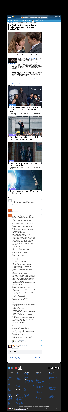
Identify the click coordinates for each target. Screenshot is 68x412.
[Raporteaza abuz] (41, 199)
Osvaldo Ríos (26, 377)
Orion (25, 383)
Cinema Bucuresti (18, 396)
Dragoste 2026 (18, 385)
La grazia (25, 399)
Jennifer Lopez (26, 374)
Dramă (9, 379)
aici (26, 352)
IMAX (17, 398)
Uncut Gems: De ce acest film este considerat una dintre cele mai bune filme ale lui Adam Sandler (24, 109)
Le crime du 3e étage (39, 385)
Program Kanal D (51, 394)
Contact (20, 408)
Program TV (10, 395)
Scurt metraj (10, 388)
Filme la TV (17, 377)
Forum (43, 20)
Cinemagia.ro (12, 17)
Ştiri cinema (38, 357)
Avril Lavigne (26, 373)
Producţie (14, 359)
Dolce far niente (26, 394)
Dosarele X (18, 358)
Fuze (25, 400)
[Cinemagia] (8, 21)
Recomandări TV (32, 357)
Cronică (10, 358)
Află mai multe (47, 406)
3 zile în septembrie (39, 392)
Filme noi (17, 372)
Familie (9, 380)
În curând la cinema (39, 376)
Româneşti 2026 (18, 388)
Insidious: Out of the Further (40, 373)
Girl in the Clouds (38, 401)
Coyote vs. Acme (38, 388)
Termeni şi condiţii (16, 408)
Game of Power (51, 384)
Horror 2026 (18, 386)
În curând (26, 20)
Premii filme (10, 396)
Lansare (26, 358)
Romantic (9, 387)
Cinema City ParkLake (19, 404)
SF (8, 389)
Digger (50, 376)
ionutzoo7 (16, 340)
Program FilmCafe (51, 396)
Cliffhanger (50, 373)
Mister (9, 384)
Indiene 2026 (18, 387)
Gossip (10, 357)
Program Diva (51, 397)
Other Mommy (51, 379)
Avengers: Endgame (39, 398)
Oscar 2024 (10, 400)
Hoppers (25, 390)
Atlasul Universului (39, 396)
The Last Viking (26, 395)
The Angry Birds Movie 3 (52, 387)
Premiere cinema (18, 376)
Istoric (9, 383)
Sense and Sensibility (52, 374)
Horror (9, 382)
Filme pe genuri (10, 372)
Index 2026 (17, 390)
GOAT (25, 401)
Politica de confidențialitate (25, 408)
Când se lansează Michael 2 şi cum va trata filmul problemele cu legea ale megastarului (25, 138)
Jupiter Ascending (32, 78)
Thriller (9, 391)
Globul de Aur (10, 402)
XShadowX (14, 199)
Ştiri (33, 20)
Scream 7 (25, 391)
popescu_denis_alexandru (16, 345)
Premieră (23, 358)
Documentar (10, 377)
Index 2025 (17, 391)
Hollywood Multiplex (19, 400)
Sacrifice (37, 380)
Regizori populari (18, 394)
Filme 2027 (17, 374)
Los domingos (38, 395)
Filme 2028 (17, 373)
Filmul (19, 62)
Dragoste (9, 378)
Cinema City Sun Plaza (19, 402)
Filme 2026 (18, 382)
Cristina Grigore (11, 30)
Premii (18, 359)
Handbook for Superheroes (40, 381)
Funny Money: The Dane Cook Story (29, 385)
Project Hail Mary (26, 387)
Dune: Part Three (51, 386)
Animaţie (9, 374)
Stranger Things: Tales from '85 (28, 380)
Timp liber (22, 20)
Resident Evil (38, 393)
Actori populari (18, 393)
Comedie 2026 (18, 384)
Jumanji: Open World (52, 389)
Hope (37, 397)
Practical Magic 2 (38, 387)
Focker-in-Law (51, 383)
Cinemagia (9, 22)
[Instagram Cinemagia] (52, 368)
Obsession (25, 388)
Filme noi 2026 (18, 383)
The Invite (25, 396)
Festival (14, 358)
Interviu (13, 357)
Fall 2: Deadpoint (38, 382)
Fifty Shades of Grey (12, 63)
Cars (37, 383)
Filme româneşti (18, 380)
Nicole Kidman (26, 376)
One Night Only (38, 379)
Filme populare (26, 386)
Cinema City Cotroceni (19, 397)
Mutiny (37, 377)
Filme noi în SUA (51, 372)
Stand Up (9, 390)
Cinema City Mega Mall (19, 403)
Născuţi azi (25, 378)
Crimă (9, 376)
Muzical (9, 386)
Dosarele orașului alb (39, 386)
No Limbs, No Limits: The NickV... (29, 384)
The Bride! (25, 397)
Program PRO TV (51, 392)
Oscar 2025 (10, 399)
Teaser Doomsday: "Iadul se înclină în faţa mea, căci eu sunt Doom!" (24, 192)
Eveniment (17, 357)
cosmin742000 (14, 214)
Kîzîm (25, 389)
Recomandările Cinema (22, 357)
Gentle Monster (38, 399)
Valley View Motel (26, 382)
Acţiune (9, 373)
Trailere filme (26, 379)
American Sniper (25, 78)
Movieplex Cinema (19, 399)
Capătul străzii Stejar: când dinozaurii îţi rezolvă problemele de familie (24, 164)
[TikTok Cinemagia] (58, 368)
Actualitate (27, 357)
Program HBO (51, 398)
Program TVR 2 (51, 400)
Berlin (9, 403)
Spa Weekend (38, 374)
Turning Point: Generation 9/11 (28, 381)
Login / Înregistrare (57, 16)
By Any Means (38, 384)
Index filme (18, 389)
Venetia (9, 404)
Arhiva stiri (9, 394)
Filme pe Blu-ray (18, 379)
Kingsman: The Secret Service (32, 70)
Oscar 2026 (10, 398)
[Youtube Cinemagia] (55, 368)
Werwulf (50, 388)
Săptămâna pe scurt (36, 358)
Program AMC (51, 395)
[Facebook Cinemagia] (49, 368)
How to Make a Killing (27, 393)
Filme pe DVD (18, 378)
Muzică (9, 385)
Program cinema (15, 20)
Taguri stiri (9, 393)
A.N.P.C (30, 408)
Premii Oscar (10, 397)
